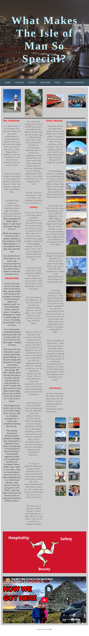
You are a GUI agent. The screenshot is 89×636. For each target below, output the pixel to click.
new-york (45, 82)
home (8, 82)
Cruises (32, 82)
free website (44, 629)
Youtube (19, 82)
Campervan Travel (74, 82)
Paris (57, 82)
